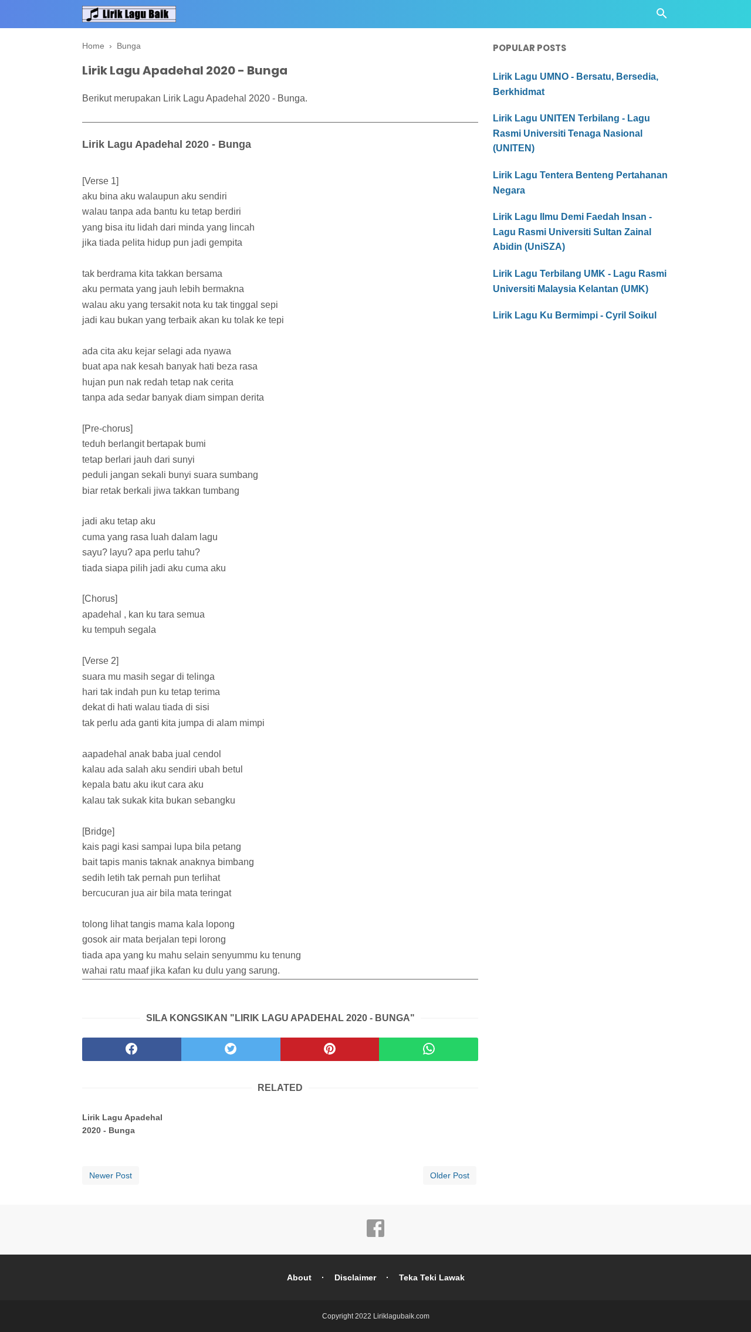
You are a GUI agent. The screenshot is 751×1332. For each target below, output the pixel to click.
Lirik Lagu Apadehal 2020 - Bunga (122, 1124)
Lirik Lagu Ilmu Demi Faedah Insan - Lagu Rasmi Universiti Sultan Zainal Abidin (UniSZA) (572, 232)
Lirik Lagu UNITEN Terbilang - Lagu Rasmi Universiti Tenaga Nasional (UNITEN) (571, 133)
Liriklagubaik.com (401, 1316)
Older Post (449, 1175)
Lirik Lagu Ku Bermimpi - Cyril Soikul (575, 315)
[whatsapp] (428, 1049)
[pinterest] (330, 1049)
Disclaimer (355, 1277)
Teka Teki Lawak (432, 1277)
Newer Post (110, 1175)
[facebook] (131, 1049)
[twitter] (230, 1049)
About (299, 1277)
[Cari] (662, 17)
